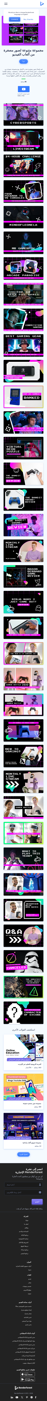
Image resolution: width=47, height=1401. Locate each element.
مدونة (29, 1270)
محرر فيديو (28, 1324)
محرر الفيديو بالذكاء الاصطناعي (26, 1337)
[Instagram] (32, 1397)
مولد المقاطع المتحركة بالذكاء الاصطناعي (23, 1341)
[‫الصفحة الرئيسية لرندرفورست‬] (42, 3)
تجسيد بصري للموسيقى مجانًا (23, 1306)
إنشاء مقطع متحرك (26, 1310)
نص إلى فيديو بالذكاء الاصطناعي (26, 1348)
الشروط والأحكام (23, 1242)
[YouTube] (17, 1397)
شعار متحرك (27, 1313)
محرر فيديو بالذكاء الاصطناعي (27, 1344)
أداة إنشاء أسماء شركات (28, 1356)
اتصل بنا (26, 1224)
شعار (29, 1282)
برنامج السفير (24, 1253)
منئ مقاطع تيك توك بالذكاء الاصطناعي (24, 1359)
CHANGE (14, 19)
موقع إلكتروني (27, 1290)
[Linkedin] (12, 1397)
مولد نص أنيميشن (26, 1321)
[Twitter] (22, 1397)
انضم (37, 1201)
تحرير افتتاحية (27, 1317)
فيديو (29, 1279)
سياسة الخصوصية (23, 1239)
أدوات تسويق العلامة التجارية (23, 1266)
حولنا (27, 1220)
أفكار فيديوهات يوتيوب (29, 1363)
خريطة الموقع (24, 1246)
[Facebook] (35, 1397)
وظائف (26, 1228)
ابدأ (24, 61)
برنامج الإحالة (24, 1235)
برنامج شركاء (24, 1250)
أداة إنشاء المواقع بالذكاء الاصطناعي (25, 1352)
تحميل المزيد (23, 1154)
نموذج (29, 1293)
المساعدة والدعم (23, 1231)
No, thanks (28, 19)
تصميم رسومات (27, 1286)
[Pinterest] (27, 1397)
